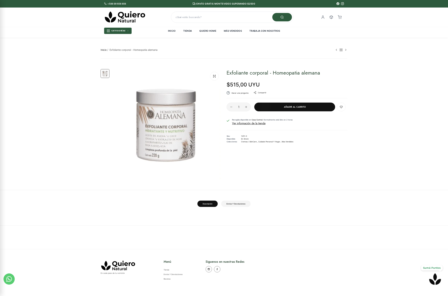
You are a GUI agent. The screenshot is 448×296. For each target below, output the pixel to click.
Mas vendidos (287, 142)
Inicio (172, 30)
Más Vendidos (233, 30)
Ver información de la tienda (248, 123)
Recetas (167, 279)
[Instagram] (342, 3)
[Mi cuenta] (323, 17)
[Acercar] (214, 76)
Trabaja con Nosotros (264, 30)
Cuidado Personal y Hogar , (269, 142)
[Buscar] (282, 17)
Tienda (187, 30)
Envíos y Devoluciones (173, 274)
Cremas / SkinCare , (249, 142)
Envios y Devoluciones (235, 204)
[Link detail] (209, 269)
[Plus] (246, 107)
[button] (341, 107)
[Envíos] (331, 17)
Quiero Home (207, 30)
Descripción (207, 204)
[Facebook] (338, 3)
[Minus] (231, 107)
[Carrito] (339, 17)
